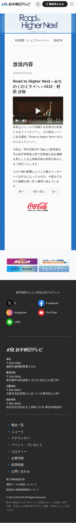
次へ (54, 191)
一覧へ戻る (38, 191)
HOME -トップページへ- (32, 40)
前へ (21, 191)
